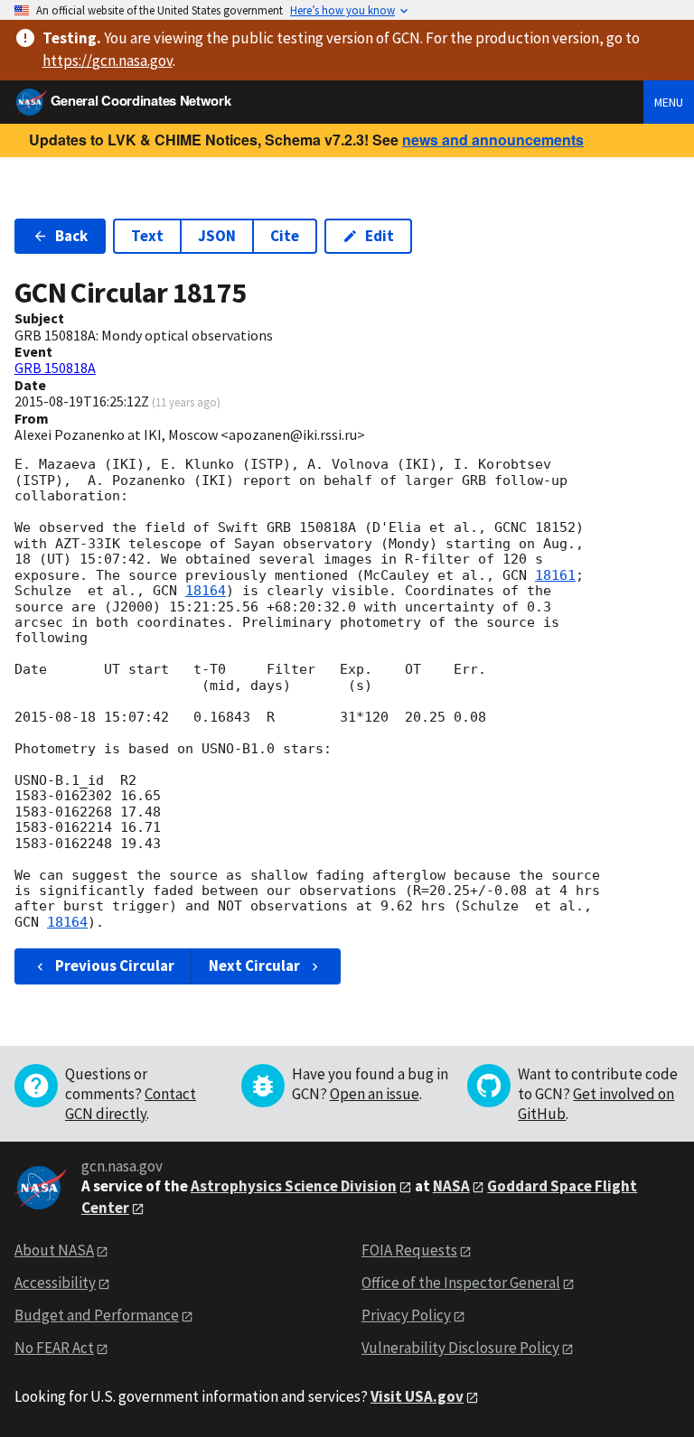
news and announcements (493, 139)
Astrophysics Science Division (294, 1186)
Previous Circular (114, 965)
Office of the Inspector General (460, 1282)
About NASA (54, 1250)
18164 (205, 591)
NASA (451, 1186)
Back (71, 236)
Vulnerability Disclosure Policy (460, 1348)
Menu (668, 102)
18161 (555, 575)
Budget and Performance (96, 1315)
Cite (284, 236)
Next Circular (254, 965)
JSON (217, 236)
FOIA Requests (409, 1250)
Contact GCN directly (130, 1104)
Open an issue (374, 1094)
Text (147, 236)
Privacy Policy (406, 1315)
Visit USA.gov (417, 1396)
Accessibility (55, 1282)
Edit (379, 236)
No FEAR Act (54, 1348)
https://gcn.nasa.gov (107, 60)
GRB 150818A (55, 368)
